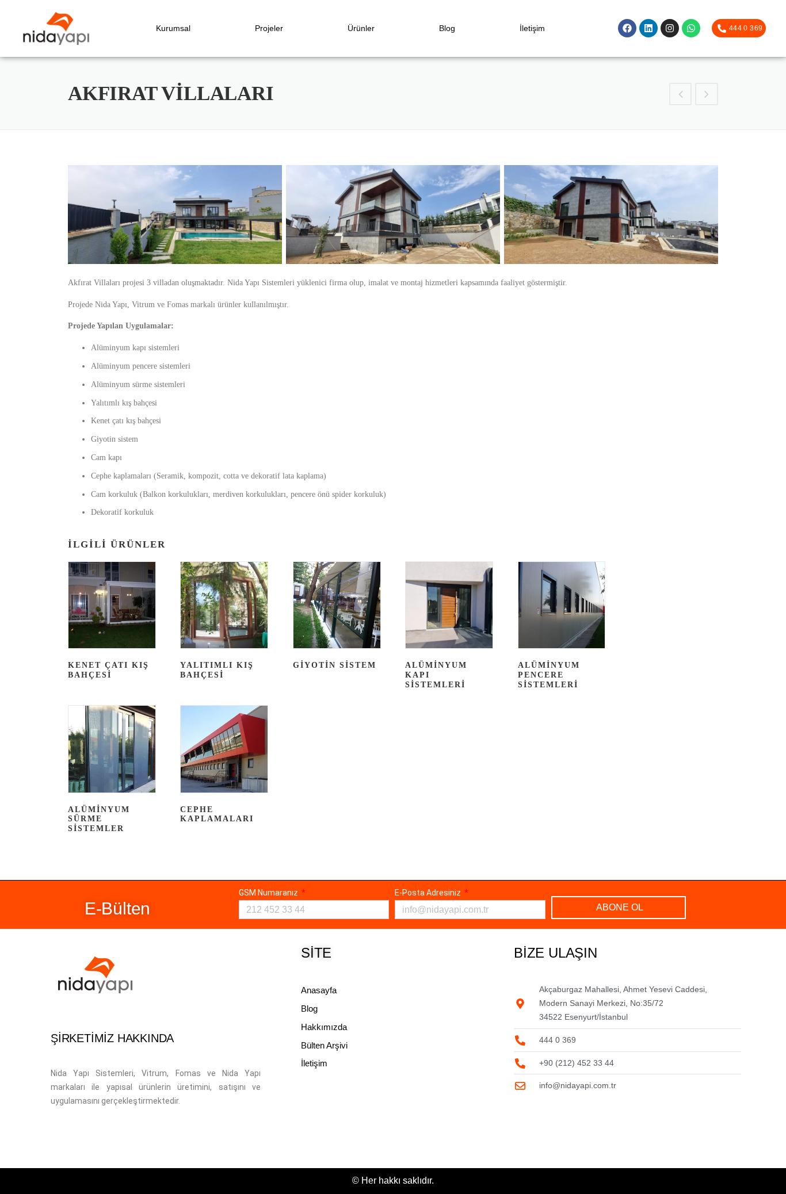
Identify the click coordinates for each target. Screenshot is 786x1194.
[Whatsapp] (691, 28)
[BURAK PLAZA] (680, 95)
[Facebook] (627, 28)
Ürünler (361, 28)
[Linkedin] (648, 28)
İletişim (532, 28)
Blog (447, 28)
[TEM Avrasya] (706, 95)
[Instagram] (670, 28)
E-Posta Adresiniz (429, 892)
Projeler (269, 28)
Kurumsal (173, 28)
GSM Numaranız (269, 892)
